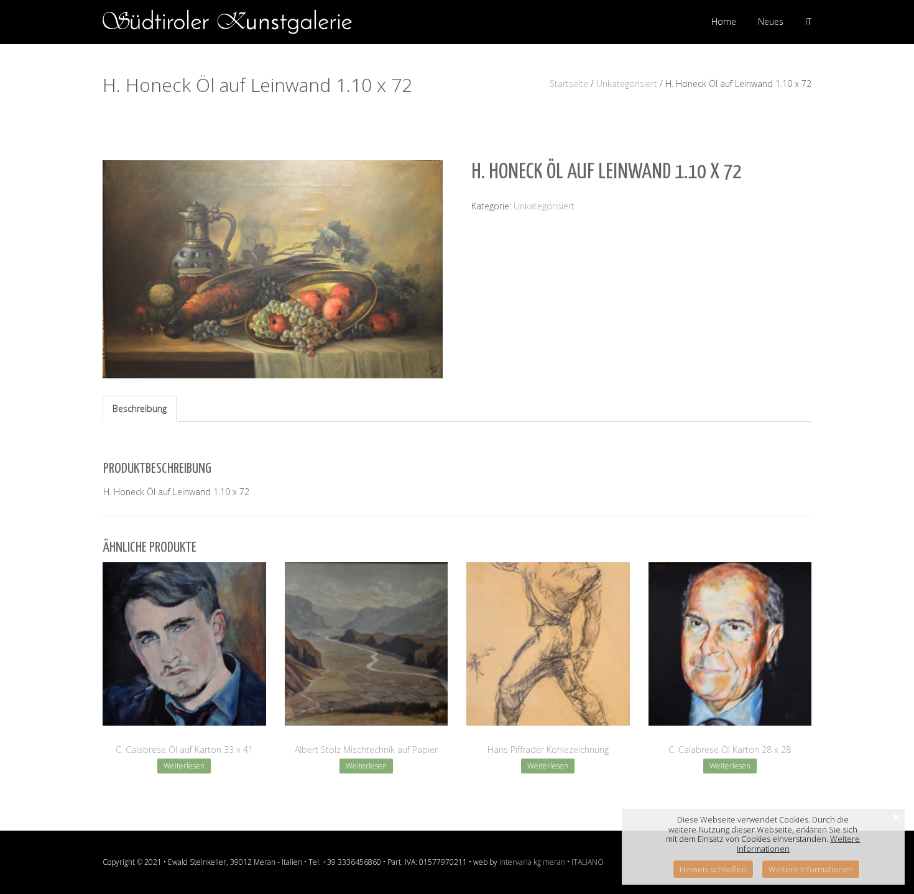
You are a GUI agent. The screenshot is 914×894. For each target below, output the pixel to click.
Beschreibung (140, 408)
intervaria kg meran (532, 862)
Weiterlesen (184, 765)
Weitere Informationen (811, 869)
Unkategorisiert (626, 83)
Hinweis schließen (713, 869)
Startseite (569, 83)
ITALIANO (587, 862)
